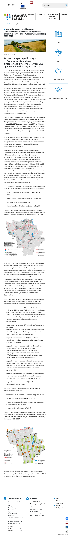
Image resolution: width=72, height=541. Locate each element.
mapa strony (23, 3)
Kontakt (64, 14)
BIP (57, 498)
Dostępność (59, 508)
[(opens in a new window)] (67, 523)
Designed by (61, 534)
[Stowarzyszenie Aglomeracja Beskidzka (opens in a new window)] (67, 518)
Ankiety (58, 505)
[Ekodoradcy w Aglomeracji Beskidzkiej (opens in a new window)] (67, 527)
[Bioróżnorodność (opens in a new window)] (67, 531)
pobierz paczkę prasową (10, 528)
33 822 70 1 (36, 502)
